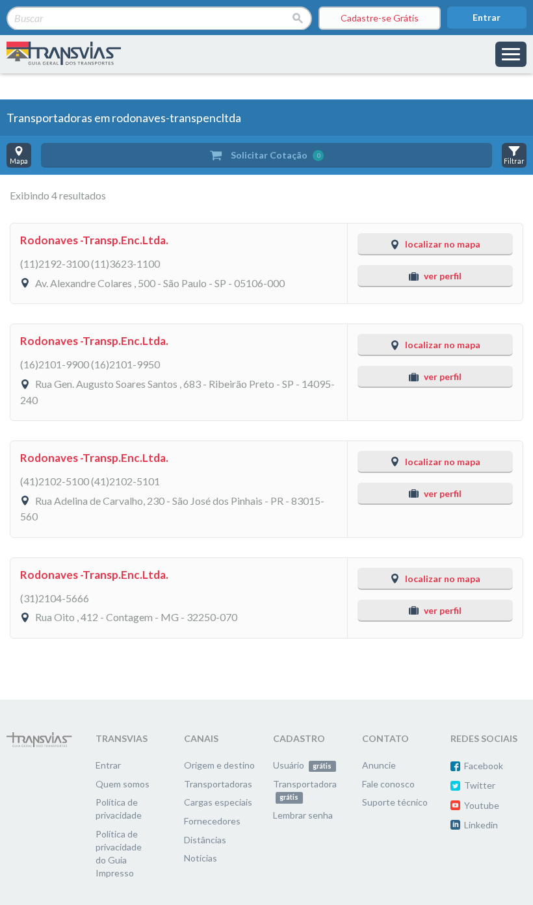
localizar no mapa (442, 243)
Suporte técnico (395, 802)
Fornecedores (212, 820)
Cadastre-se (380, 17)
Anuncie (379, 765)
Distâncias (205, 839)
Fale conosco (388, 783)
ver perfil (443, 275)
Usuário (302, 765)
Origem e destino (219, 765)
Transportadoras (218, 783)
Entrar (486, 17)
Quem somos (123, 783)
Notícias (200, 857)
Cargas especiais (218, 802)
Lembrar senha (303, 815)
